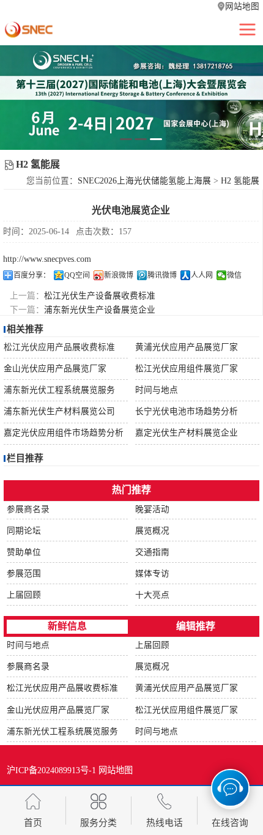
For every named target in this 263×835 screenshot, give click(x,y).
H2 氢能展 (240, 180)
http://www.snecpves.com (47, 259)
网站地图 (242, 6)
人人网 (202, 275)
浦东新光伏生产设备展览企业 (99, 309)
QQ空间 (77, 275)
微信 (234, 275)
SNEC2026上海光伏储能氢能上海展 (144, 180)
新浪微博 (118, 275)
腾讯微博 (162, 275)
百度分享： (31, 275)
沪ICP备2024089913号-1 (51, 770)
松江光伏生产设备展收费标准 (99, 295)
